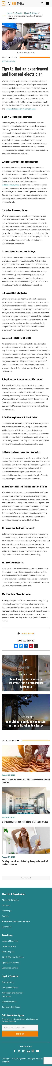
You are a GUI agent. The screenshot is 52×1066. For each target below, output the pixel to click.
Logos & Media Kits (10, 941)
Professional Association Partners (16, 921)
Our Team (6, 905)
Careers (5, 916)
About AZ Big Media (10, 900)
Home (9, 13)
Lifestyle (18, 13)
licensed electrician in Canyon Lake (21, 108)
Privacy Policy (8, 982)
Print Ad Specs (8, 951)
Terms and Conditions (11, 1007)
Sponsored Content (10, 967)
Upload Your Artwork (10, 962)
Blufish (6, 1061)
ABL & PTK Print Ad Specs (13, 957)
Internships (6, 910)
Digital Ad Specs (9, 946)
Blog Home (28, 633)
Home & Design (30, 13)
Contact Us (6, 926)
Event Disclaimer (9, 1001)
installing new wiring (10, 184)
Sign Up (20, 1034)
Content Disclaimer (10, 987)
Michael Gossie (8, 61)
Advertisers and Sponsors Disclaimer (12, 994)
